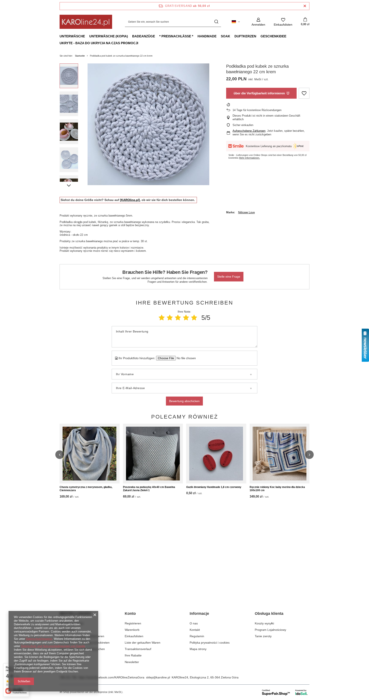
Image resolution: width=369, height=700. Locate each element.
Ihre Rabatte (133, 655)
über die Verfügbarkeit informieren (259, 93)
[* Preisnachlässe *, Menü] (195, 36)
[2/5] (170, 317)
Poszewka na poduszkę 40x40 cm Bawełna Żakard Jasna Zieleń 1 (149, 489)
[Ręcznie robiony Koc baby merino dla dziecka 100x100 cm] (280, 453)
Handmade (207, 36)
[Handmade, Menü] (219, 36)
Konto (130, 613)
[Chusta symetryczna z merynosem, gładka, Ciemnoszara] (90, 453)
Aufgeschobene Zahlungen (249, 130)
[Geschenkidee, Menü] (288, 36)
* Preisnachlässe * (176, 36)
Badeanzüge (143, 36)
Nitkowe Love (246, 212)
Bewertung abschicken (184, 401)
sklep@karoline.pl (158, 677)
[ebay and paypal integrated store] (285, 692)
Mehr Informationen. (249, 158)
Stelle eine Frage (228, 276)
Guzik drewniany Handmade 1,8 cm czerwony (213, 487)
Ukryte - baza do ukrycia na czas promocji (99, 43)
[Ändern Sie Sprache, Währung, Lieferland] (236, 21)
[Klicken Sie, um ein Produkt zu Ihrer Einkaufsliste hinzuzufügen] (304, 93)
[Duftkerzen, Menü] (258, 36)
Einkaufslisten (134, 636)
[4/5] (186, 317)
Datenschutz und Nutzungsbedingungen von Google (53, 646)
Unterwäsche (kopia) (108, 36)
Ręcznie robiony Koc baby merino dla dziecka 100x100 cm (277, 489)
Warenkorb (132, 629)
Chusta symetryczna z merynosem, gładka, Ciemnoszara (86, 489)
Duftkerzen (245, 36)
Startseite (80, 55)
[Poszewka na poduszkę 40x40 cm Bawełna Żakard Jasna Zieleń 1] (153, 453)
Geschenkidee (273, 36)
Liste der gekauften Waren (142, 642)
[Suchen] (216, 22)
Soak (225, 36)
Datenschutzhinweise (39, 638)
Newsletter (132, 662)
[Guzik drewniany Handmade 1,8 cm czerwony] (216, 453)
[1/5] (162, 317)
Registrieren (133, 623)
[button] (59, 454)
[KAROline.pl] (130, 200)
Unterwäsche (72, 36)
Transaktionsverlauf (138, 649)
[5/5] (194, 317)
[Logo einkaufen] (86, 22)
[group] (148, 124)
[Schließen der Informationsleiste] (305, 6)
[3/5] (178, 317)
